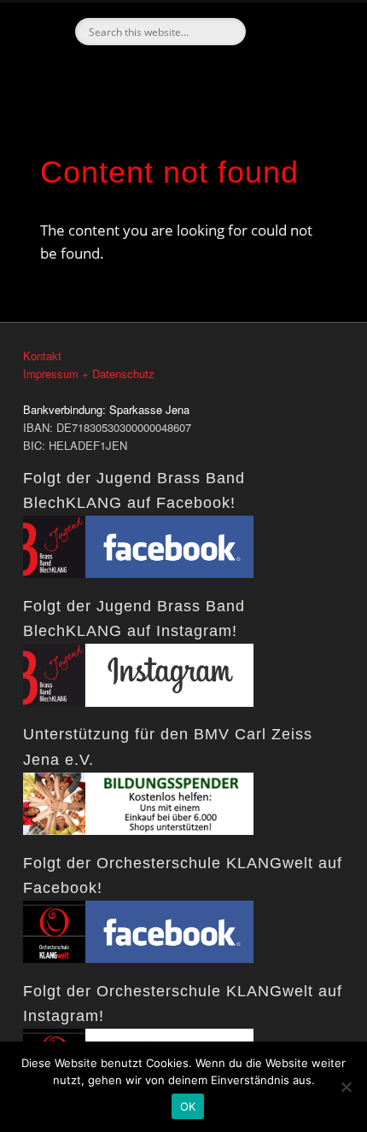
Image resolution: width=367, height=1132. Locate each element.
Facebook (181, 74)
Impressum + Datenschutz (88, 373)
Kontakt (42, 355)
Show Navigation (299, 152)
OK (188, 1106)
